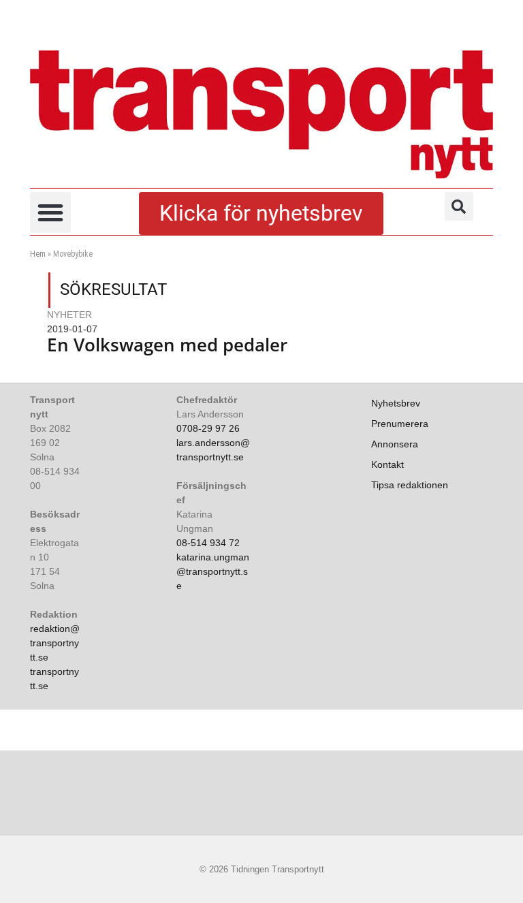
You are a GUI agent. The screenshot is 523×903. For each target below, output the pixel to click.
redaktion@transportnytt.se (55, 643)
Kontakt (387, 464)
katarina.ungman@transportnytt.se (212, 571)
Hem (38, 254)
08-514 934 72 (208, 542)
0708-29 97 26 (208, 428)
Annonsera (394, 444)
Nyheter (69, 314)
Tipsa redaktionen (409, 484)
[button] (50, 212)
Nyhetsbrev (395, 403)
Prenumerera (399, 423)
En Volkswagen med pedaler (167, 344)
